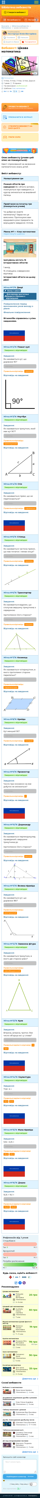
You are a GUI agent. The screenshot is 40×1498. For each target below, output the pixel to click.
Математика (6, 28)
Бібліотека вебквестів (20, 26)
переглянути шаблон (14, 234)
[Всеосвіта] (3, 2)
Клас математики (18, 88)
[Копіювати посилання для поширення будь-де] (16, 1282)
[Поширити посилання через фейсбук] (20, 1282)
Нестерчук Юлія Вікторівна (22, 34)
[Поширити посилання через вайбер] (24, 1282)
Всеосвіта (5, 26)
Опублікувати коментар (20, 1477)
